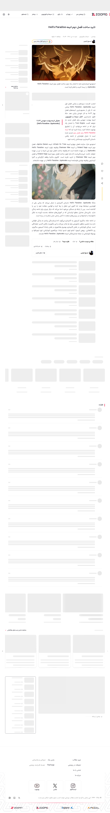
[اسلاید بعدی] (2, 105)
